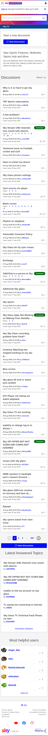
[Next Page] (38, 538)
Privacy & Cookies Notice (10, 712)
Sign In (45, 3)
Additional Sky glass (14, 289)
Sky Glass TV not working (16, 412)
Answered (39, 128)
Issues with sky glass (14, 461)
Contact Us (42, 714)
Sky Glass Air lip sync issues (18, 247)
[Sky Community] (13, 3)
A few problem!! (11, 114)
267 (32, 538)
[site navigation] (2, 3)
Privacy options (7, 710)
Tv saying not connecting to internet (22, 604)
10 (8, 136)
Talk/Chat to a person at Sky (18, 273)
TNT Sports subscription (16, 101)
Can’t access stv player (15, 188)
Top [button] (25, 705)
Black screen (10, 203)
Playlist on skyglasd (13, 221)
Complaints (6, 714)
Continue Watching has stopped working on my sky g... (17, 352)
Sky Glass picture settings (17, 175)
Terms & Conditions (39, 710)
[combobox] (21, 18)
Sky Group (5, 716)
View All (24, 693)
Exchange (8, 260)
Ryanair (7, 506)
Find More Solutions (24, 629)
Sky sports (8, 302)
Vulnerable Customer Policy (17, 234)
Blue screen (9, 369)
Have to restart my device (16, 162)
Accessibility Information (37, 712)
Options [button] (39, 77)
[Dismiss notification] (45, 9)
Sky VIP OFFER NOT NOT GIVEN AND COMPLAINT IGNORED (16, 444)
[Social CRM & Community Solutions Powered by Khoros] (40, 731)
